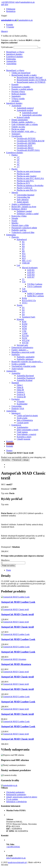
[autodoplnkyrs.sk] (9, 785)
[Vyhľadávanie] (39, 47)
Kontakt (9, 24)
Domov (9, 450)
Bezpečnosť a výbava (15, 52)
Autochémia (11, 63)
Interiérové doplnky (14, 54)
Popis (8, 570)
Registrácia (10, 11)
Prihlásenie (10, 9)
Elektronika (11, 59)
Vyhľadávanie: (7, 47)
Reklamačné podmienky (16, 794)
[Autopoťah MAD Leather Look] (15, 597)
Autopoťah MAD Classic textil (17, 614)
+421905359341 (8, 2)
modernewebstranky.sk (17, 862)
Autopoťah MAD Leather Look (18, 602)
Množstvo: (5, 560)
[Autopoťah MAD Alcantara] (13, 659)
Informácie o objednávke (16, 801)
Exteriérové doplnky (14, 56)
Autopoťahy (11, 61)
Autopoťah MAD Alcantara (16, 664)
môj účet (4, 4)
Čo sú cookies (12, 799)
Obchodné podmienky (15, 792)
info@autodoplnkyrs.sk (25, 2)
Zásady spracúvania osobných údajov (21, 797)
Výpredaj (10, 27)
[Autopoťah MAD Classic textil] (15, 609)
